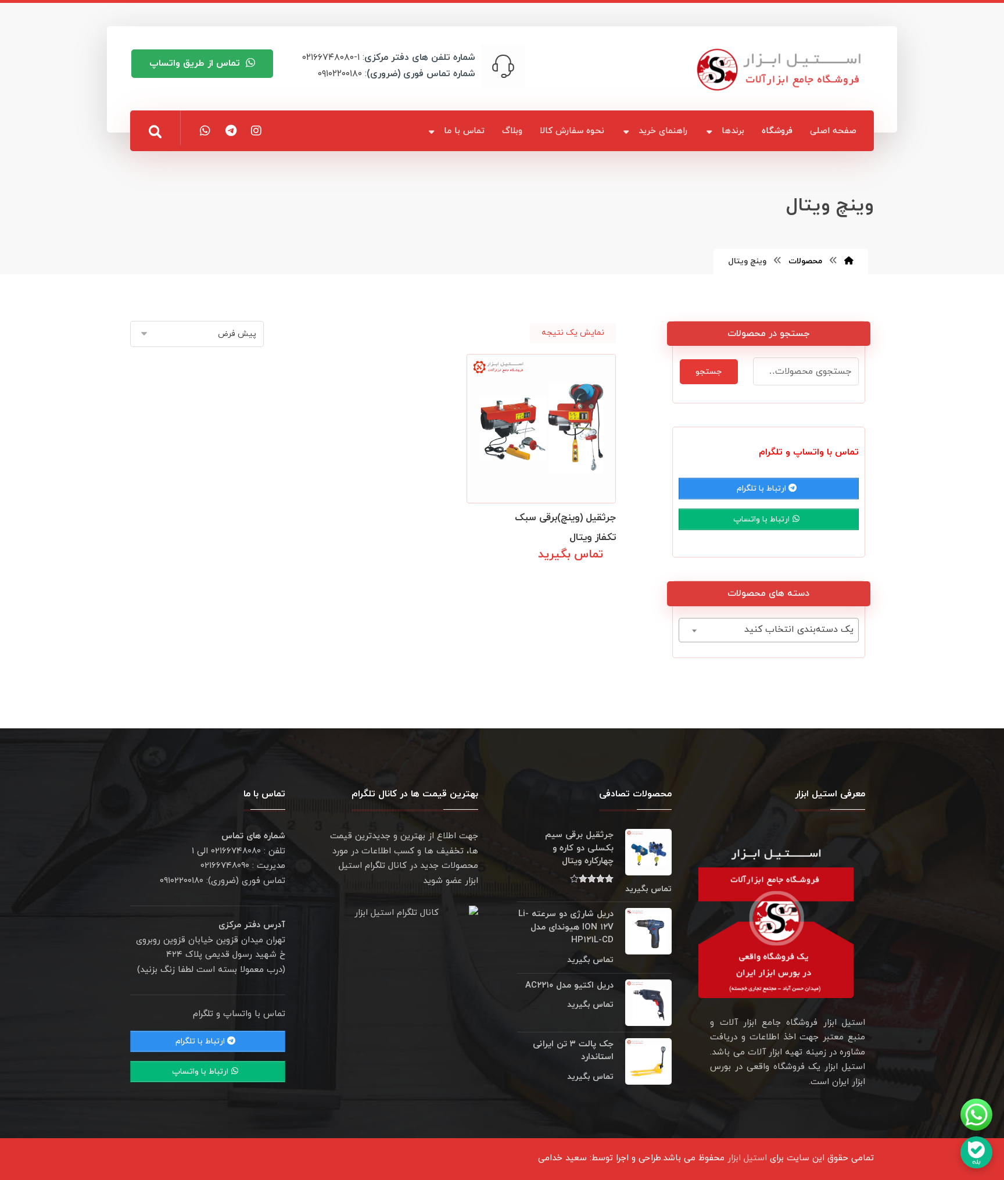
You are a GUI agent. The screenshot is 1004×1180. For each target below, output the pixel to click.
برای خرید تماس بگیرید (558, 580)
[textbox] (768, 629)
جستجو (708, 371)
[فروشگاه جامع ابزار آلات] (781, 69)
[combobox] (769, 630)
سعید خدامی (562, 1158)
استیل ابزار (747, 1158)
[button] (155, 132)
